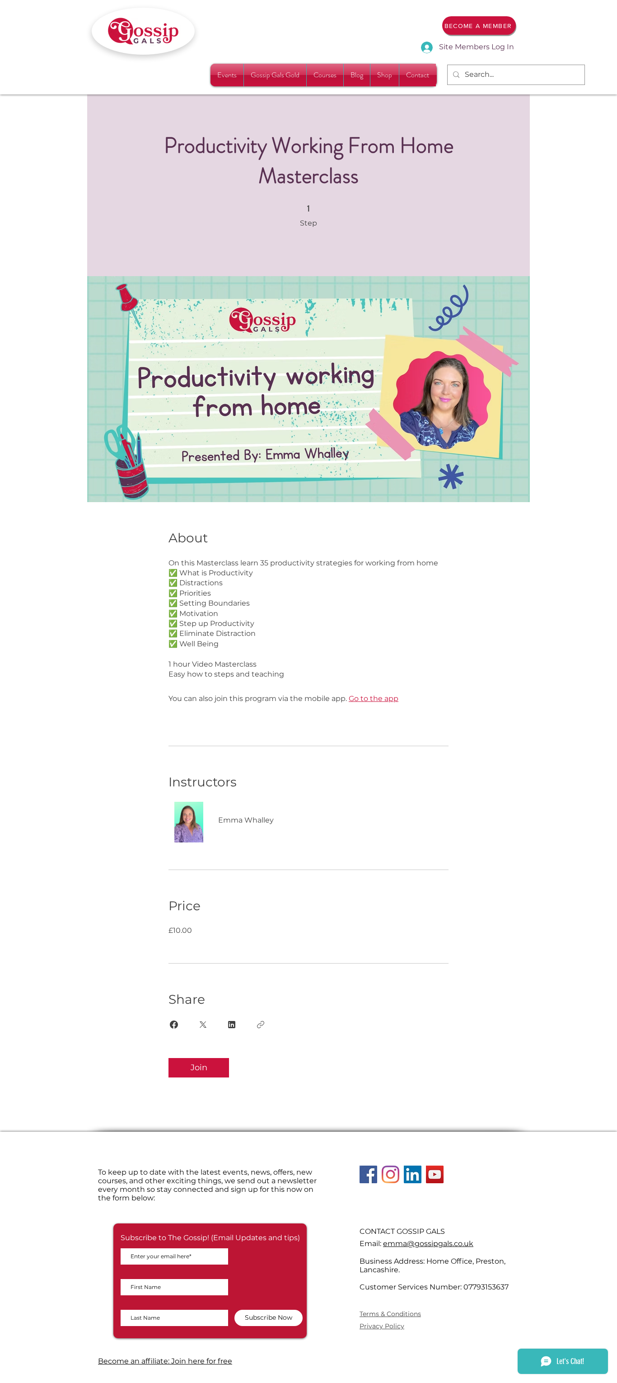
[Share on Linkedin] (231, 1024)
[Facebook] (368, 1174)
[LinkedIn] (412, 1174)
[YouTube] (435, 1174)
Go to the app (373, 698)
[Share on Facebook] (173, 1024)
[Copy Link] (260, 1024)
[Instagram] (390, 1174)
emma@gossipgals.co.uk (428, 1243)
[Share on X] (202, 1024)
